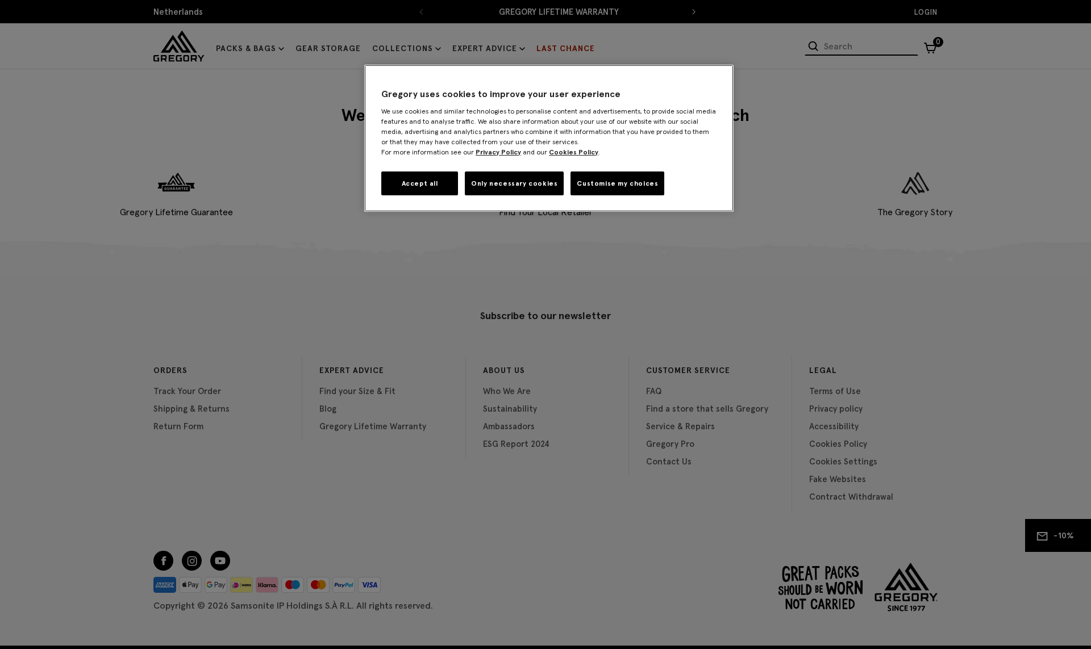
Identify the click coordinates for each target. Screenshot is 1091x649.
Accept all (420, 183)
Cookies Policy (573, 152)
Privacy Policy (498, 152)
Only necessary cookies (514, 183)
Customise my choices (617, 183)
